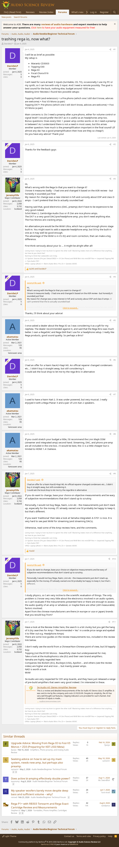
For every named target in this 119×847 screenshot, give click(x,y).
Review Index (46, 12)
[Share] (110, 49)
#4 (114, 276)
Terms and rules (83, 836)
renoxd (14, 797)
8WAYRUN (74, 844)
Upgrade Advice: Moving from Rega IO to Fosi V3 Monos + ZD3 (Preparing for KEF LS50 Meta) (40, 745)
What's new (77, 12)
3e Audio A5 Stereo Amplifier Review (56, 687)
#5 (114, 320)
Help (110, 836)
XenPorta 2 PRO (47, 844)
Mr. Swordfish (104, 780)
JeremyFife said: (34, 283)
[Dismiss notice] (114, 24)
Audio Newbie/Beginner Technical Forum (49, 769)
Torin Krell (105, 792)
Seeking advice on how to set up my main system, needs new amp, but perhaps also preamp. (37, 762)
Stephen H (15, 810)
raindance (105, 805)
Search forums (20, 17)
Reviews (30, 12)
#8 (114, 434)
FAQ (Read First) (12, 12)
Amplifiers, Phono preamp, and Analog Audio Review (40, 751)
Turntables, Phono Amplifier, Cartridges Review (39, 811)
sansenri (14, 769)
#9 (114, 473)
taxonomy (15, 781)
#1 (114, 49)
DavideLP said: (33, 479)
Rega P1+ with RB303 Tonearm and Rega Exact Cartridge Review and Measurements (39, 805)
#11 (114, 622)
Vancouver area (15, 353)
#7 (114, 394)
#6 (114, 360)
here (39, 27)
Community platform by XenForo (43, 842)
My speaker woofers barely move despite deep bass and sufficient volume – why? (39, 792)
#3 (114, 178)
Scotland (18, 209)
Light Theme (10, 836)
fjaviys (13, 750)
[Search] (114, 12)
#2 (114, 144)
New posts (6, 17)
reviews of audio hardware (57, 24)
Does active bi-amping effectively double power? (40, 778)
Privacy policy (99, 836)
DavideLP (8, 43)
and (37, 269)
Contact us (69, 836)
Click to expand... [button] (70, 308)
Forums (62, 12)
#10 (114, 559)
